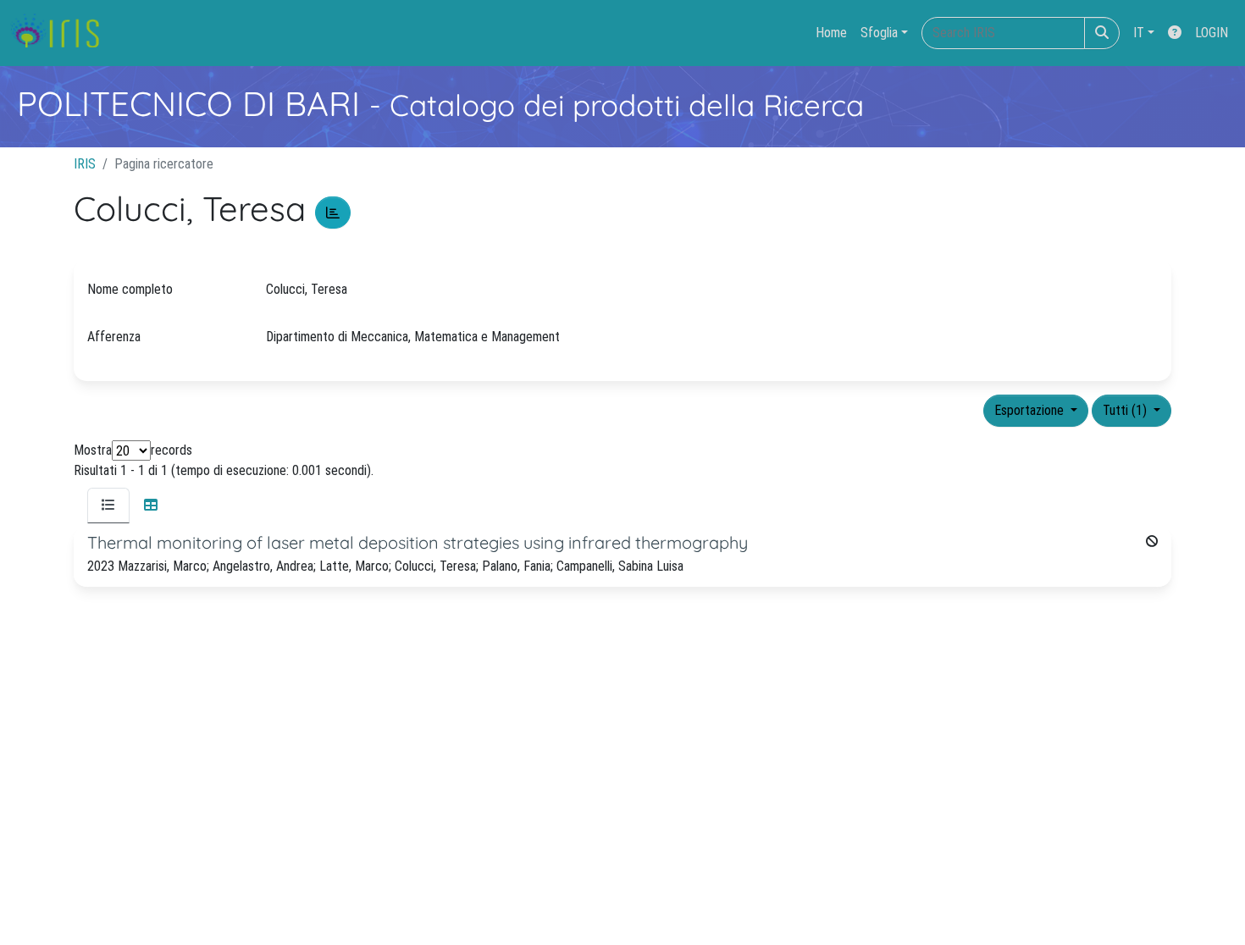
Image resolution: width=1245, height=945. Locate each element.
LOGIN (1211, 33)
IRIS (85, 164)
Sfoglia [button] (879, 33)
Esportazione (1030, 410)
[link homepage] (61, 33)
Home (831, 33)
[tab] (108, 505)
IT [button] (1138, 33)
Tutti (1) (1126, 410)
